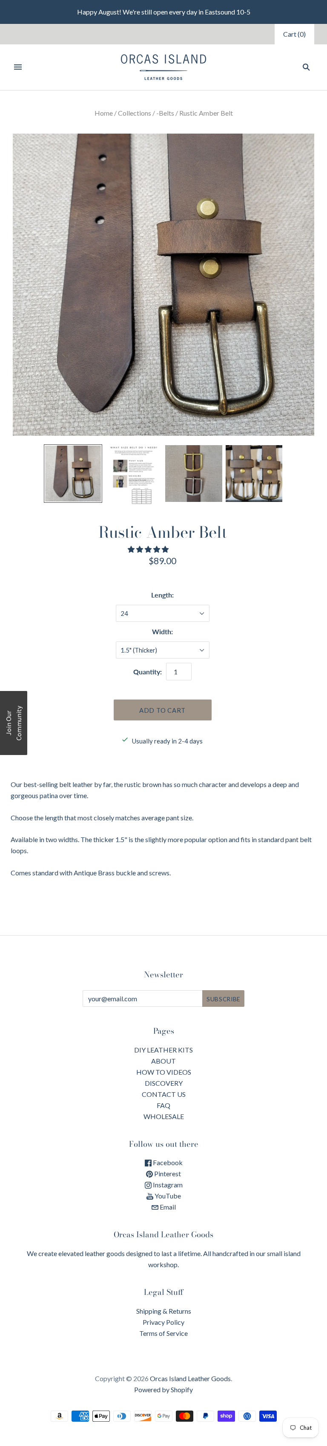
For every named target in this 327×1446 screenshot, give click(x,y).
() (294, 34)
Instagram (167, 1185)
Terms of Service (163, 1333)
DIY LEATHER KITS (163, 1050)
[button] (149, 549)
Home (104, 113)
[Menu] (18, 67)
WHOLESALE (163, 1116)
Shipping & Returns (163, 1311)
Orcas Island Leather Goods (190, 1378)
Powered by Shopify (163, 1389)
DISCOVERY (164, 1083)
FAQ (163, 1105)
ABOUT (163, 1061)
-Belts (165, 113)
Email (167, 1207)
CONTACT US (164, 1094)
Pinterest (167, 1173)
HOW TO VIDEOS (163, 1072)
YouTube (167, 1196)
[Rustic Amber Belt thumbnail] (73, 473)
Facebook (167, 1162)
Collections (134, 113)
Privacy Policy (163, 1322)
